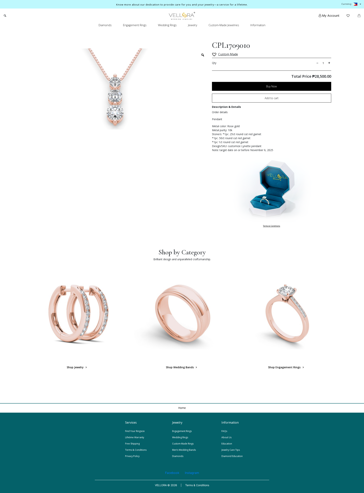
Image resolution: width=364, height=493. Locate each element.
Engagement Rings (135, 25)
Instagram (192, 473)
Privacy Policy (132, 456)
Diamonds (105, 25)
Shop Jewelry (75, 367)
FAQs (224, 431)
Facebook (172, 473)
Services (131, 422)
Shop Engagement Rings (284, 367)
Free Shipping (132, 443)
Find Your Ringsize (135, 431)
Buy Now (271, 86)
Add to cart (271, 98)
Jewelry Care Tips (230, 449)
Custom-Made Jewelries (224, 25)
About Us (226, 437)
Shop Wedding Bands (180, 367)
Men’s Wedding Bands (184, 449)
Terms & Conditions (271, 226)
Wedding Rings (167, 25)
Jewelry (192, 25)
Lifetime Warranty (134, 437)
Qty (214, 63)
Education (226, 443)
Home (182, 408)
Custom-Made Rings (183, 443)
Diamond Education (232, 456)
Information (257, 25)
